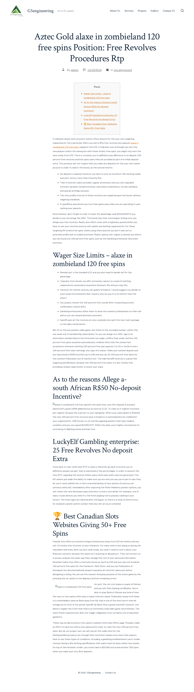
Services (129, 11)
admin (74, 70)
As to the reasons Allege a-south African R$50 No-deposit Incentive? (100, 106)
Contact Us (169, 11)
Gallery (154, 11)
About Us (115, 11)
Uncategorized (123, 70)
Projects (142, 11)
